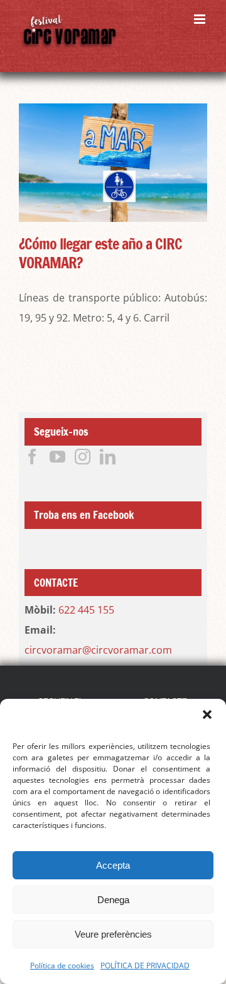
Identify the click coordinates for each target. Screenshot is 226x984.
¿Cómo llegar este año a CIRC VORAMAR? (100, 253)
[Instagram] (82, 456)
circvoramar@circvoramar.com (98, 650)
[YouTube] (57, 456)
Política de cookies (62, 965)
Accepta (113, 865)
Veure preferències (113, 934)
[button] (207, 714)
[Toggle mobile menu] (200, 19)
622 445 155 (86, 610)
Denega (113, 899)
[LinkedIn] (108, 456)
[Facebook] (32, 456)
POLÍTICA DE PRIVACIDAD (145, 965)
